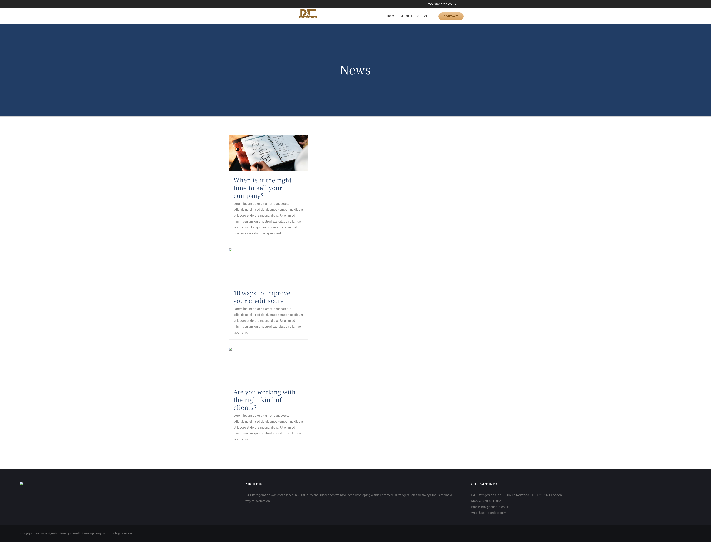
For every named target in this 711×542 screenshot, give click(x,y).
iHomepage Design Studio (95, 533)
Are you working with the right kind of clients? (264, 400)
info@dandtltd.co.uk (441, 4)
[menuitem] (394, 16)
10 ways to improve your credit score (262, 297)
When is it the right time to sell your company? (262, 188)
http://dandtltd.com (493, 513)
